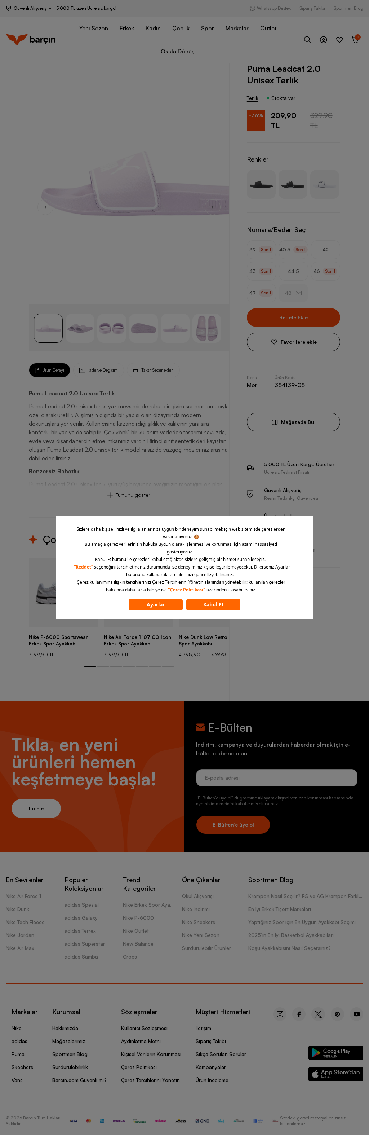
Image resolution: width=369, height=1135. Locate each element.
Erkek (127, 28)
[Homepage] (30, 39)
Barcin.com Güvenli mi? (79, 1080)
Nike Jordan (20, 935)
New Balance (138, 944)
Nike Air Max (20, 948)
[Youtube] (356, 1014)
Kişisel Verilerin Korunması (151, 1054)
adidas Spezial (82, 905)
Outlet (268, 28)
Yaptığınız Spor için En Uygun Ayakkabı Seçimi (302, 922)
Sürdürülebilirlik (70, 1067)
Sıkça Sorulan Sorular (221, 1054)
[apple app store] (336, 1075)
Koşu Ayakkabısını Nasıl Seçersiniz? (289, 948)
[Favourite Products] (339, 39)
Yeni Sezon (93, 28)
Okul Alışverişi (198, 896)
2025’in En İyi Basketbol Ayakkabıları (291, 935)
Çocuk (181, 28)
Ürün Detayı (53, 370)
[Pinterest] (337, 1014)
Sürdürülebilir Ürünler (206, 948)
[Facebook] (299, 1014)
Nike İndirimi (196, 909)
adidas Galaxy (81, 918)
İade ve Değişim (103, 370)
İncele (36, 808)
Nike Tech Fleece (25, 922)
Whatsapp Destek (274, 8)
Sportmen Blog (348, 8)
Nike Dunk (17, 909)
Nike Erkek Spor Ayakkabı (152, 905)
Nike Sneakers (198, 922)
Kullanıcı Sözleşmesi (144, 1028)
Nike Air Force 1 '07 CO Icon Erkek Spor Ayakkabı (137, 640)
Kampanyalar (211, 1067)
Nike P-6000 (138, 918)
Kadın (153, 28)
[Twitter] (318, 1014)
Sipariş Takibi (312, 8)
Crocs (130, 957)
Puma (18, 1054)
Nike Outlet (136, 931)
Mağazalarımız (68, 1041)
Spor (207, 28)
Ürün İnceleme (212, 1080)
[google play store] (336, 1054)
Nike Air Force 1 (23, 896)
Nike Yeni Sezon (200, 935)
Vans (17, 1080)
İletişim (203, 1028)
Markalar (237, 28)
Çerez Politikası (139, 1067)
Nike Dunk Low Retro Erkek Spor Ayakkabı (210, 640)
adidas (19, 1041)
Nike (17, 1028)
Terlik (252, 98)
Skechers (22, 1067)
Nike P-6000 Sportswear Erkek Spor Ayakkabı (58, 640)
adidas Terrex (80, 931)
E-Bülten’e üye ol (233, 824)
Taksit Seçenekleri (157, 370)
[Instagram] (279, 1014)
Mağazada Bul (298, 422)
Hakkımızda (65, 1028)
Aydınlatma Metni (141, 1041)
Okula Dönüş (178, 51)
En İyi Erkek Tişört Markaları (279, 909)
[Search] (307, 39)
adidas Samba (81, 957)
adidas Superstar (85, 944)
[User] (323, 39)
